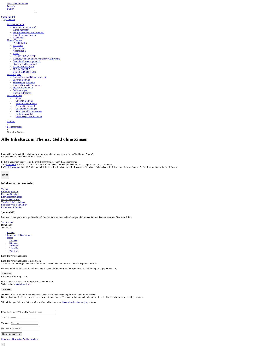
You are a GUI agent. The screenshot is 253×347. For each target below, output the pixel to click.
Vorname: (5, 323)
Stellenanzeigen (20, 90)
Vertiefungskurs (11, 167)
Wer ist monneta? (21, 30)
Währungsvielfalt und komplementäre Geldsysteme (36, 58)
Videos (4, 189)
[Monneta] (9, 19)
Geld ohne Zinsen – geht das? (26, 61)
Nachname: (6, 328)
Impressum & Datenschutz (19, 235)
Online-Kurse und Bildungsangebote (30, 77)
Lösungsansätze (14, 127)
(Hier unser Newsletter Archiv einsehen (19, 339)
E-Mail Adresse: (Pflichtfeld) (14, 312)
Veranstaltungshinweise (24, 82)
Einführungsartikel (9, 191)
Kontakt (10, 232)
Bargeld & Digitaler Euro (24, 72)
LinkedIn (13, 248)
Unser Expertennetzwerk (24, 35)
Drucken (13, 240)
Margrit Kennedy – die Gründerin (28, 32)
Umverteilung (19, 48)
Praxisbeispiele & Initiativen (14, 204)
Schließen (6, 274)
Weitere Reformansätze (23, 66)
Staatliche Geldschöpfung (25, 64)
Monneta (11, 121)
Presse (10, 237)
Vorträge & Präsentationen (13, 202)
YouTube (13, 251)
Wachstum (18, 45)
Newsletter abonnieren (17, 3)
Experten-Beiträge (21, 79)
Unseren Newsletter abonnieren (27, 85)
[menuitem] (11, 6)
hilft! (8, 17)
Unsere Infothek (14, 95)
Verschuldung (19, 51)
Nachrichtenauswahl (10, 199)
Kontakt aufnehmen (22, 93)
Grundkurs (11, 164)
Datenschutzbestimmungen (74, 302)
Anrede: (5, 317)
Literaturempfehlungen (11, 197)
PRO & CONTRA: (22, 69)
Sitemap (13, 243)
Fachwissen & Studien (11, 207)
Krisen (16, 53)
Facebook (13, 245)
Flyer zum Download (23, 87)
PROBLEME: (20, 43)
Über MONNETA (15, 24)
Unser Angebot (14, 74)
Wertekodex (18, 37)
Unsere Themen (14, 40)
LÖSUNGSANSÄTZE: (24, 56)
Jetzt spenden (7, 222)
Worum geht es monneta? (24, 27)
